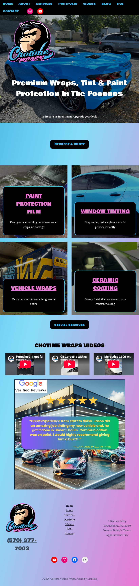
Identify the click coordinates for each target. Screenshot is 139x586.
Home (69, 505)
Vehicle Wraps (33, 288)
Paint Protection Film (33, 204)
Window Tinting (105, 211)
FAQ (69, 528)
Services (69, 515)
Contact (69, 533)
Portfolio (69, 519)
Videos (69, 524)
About (69, 510)
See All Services (69, 325)
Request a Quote (69, 144)
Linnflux (92, 578)
